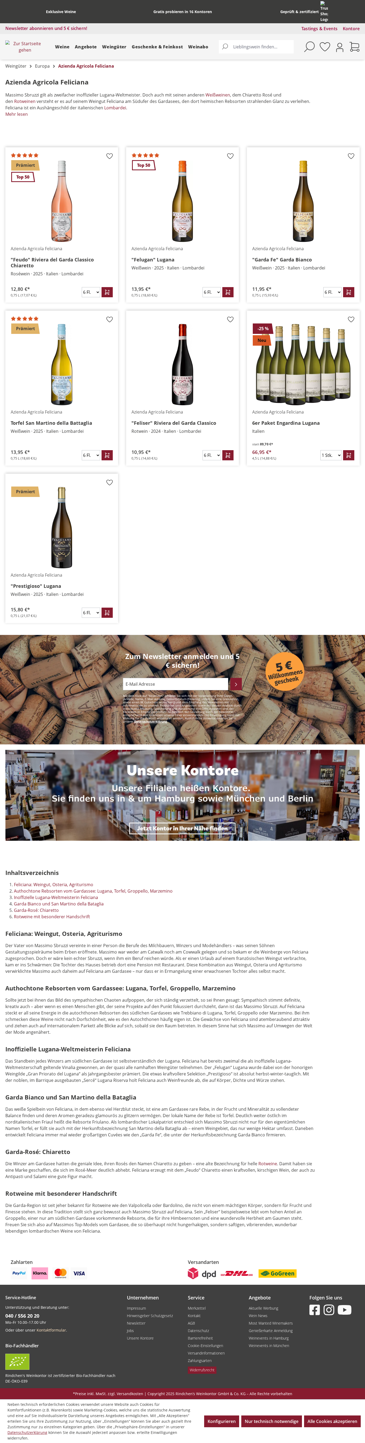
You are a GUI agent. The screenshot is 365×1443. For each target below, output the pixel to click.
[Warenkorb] (354, 46)
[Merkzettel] (325, 46)
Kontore (351, 29)
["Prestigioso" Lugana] (62, 527)
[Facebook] (315, 1310)
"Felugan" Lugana (152, 260)
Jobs (130, 1330)
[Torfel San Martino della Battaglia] (62, 364)
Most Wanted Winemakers (271, 1323)
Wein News (258, 1315)
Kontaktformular (51, 1330)
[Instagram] (330, 1310)
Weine (62, 47)
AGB (191, 1323)
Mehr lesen (16, 114)
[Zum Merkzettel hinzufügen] (109, 158)
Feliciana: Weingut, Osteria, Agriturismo (53, 885)
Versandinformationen (206, 1353)
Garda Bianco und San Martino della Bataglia (59, 904)
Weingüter (114, 47)
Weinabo (198, 47)
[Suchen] (225, 46)
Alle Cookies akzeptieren (332, 1421)
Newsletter (136, 1323)
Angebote (86, 47)
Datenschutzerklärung (150, 721)
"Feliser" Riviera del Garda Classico (173, 423)
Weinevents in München (269, 1345)
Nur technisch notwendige (271, 1421)
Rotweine (267, 1164)
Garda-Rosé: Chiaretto (36, 910)
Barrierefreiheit (200, 1338)
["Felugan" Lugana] (182, 201)
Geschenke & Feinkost (157, 47)
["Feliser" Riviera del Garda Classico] (182, 364)
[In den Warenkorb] (107, 292)
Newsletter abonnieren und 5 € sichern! (46, 28)
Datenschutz (198, 1330)
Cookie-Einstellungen (205, 1345)
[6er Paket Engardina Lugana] (303, 364)
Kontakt (194, 1315)
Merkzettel (197, 1308)
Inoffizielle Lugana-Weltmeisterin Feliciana (56, 897)
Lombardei (115, 108)
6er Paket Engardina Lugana (286, 423)
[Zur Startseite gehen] (24, 46)
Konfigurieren (222, 1421)
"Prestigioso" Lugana (36, 586)
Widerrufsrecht (202, 1369)
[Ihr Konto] (340, 47)
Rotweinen (25, 101)
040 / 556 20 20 (22, 1316)
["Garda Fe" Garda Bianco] (303, 201)
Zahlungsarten (200, 1360)
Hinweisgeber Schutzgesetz (150, 1315)
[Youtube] (344, 1310)
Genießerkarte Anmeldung (271, 1330)
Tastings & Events (319, 29)
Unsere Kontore (140, 1338)
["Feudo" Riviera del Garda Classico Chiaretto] (62, 201)
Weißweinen (217, 95)
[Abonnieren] (236, 684)
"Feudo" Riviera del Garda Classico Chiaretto (52, 262)
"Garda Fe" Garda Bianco (282, 260)
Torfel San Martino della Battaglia (51, 423)
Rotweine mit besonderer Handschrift (52, 917)
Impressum (136, 1308)
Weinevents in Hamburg (269, 1338)
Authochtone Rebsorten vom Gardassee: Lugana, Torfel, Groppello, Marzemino (93, 891)
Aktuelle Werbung (263, 1308)
